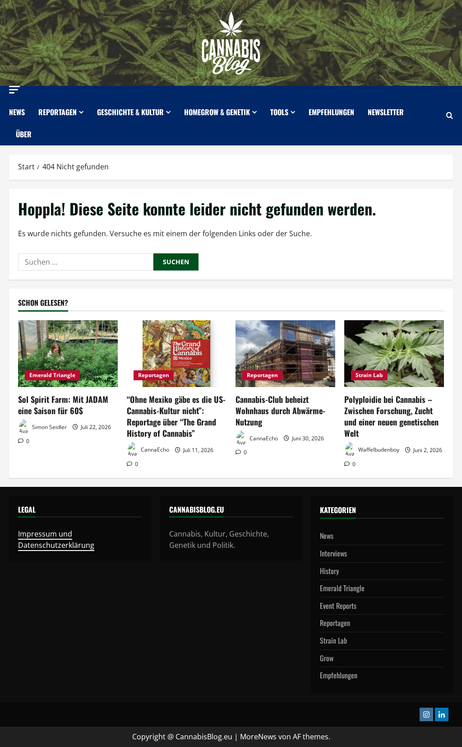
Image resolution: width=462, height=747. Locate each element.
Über (24, 134)
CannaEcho (154, 450)
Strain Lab (369, 375)
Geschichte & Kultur (130, 112)
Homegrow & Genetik (217, 112)
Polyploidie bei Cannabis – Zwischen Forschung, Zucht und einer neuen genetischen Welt (391, 416)
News (17, 112)
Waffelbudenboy (378, 450)
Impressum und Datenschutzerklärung (56, 540)
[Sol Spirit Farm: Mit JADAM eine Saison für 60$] (68, 353)
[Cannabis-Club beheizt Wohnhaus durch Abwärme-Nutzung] (285, 353)
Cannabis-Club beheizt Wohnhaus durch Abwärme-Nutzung (280, 410)
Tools (279, 112)
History (329, 570)
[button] (14, 89)
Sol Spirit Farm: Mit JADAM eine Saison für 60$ (63, 404)
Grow (326, 658)
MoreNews (258, 737)
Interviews (333, 553)
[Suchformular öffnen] (449, 116)
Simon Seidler (49, 427)
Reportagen (57, 112)
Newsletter (386, 112)
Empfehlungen (331, 112)
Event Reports (338, 605)
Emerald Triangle (52, 375)
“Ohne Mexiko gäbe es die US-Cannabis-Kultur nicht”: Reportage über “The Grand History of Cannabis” (176, 416)
